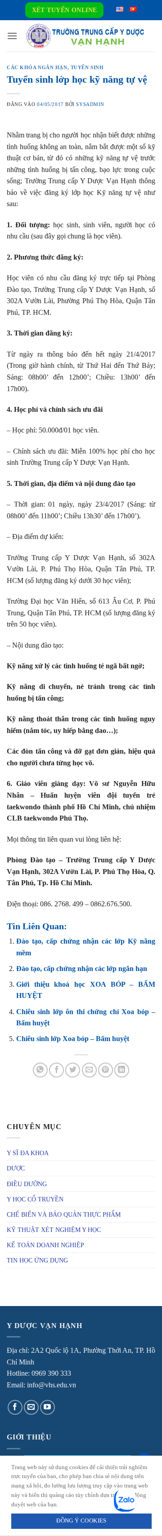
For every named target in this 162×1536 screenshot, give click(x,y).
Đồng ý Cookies (81, 1521)
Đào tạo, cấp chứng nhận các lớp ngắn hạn (81, 968)
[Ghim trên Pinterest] (105, 1070)
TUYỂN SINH (87, 67)
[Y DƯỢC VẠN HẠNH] (85, 36)
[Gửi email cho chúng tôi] (31, 1407)
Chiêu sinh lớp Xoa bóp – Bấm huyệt (72, 1038)
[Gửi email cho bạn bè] (89, 1070)
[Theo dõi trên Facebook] (15, 1407)
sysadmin (90, 104)
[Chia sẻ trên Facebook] (56, 1070)
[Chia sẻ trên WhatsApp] (40, 1070)
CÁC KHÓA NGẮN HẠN (37, 67)
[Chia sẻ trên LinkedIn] (121, 1070)
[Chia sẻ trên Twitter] (72, 1070)
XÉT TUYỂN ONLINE (64, 10)
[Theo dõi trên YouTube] (47, 1407)
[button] (12, 36)
